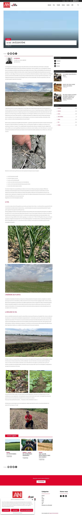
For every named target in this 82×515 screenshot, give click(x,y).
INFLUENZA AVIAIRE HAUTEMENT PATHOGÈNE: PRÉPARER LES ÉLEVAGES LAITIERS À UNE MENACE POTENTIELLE (69, 97)
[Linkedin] (76, 1)
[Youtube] (77, 1)
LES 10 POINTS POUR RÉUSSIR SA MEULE (69, 75)
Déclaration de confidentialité (17, 512)
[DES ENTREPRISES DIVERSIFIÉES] (28, 445)
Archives (71, 0)
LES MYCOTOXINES (11, 454)
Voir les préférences (26, 510)
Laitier (68, 5)
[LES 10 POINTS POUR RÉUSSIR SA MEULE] (57, 77)
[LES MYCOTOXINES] (12, 445)
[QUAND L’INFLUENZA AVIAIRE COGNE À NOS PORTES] (57, 88)
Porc (54, 5)
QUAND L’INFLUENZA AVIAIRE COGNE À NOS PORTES (69, 85)
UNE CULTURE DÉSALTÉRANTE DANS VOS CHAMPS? (44, 455)
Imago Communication (53, 513)
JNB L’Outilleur (67, 116)
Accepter (6, 510)
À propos (63, 0)
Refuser (15, 510)
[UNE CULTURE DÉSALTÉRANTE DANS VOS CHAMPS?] (45, 445)
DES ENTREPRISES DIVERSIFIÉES (27, 454)
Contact (67, 0)
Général (49, 5)
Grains (63, 5)
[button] (32, 499)
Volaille (58, 5)
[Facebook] (74, 1)
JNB (72, 5)
